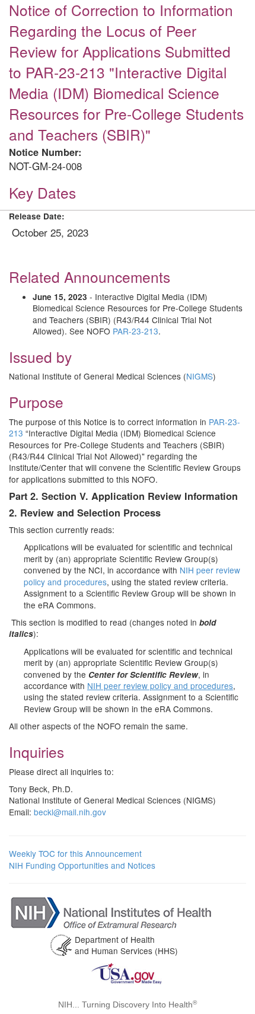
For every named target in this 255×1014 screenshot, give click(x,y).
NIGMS (199, 376)
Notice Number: (45, 152)
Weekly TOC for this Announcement (75, 853)
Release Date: (37, 216)
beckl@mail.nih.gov (70, 812)
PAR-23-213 (135, 331)
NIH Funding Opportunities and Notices (82, 865)
